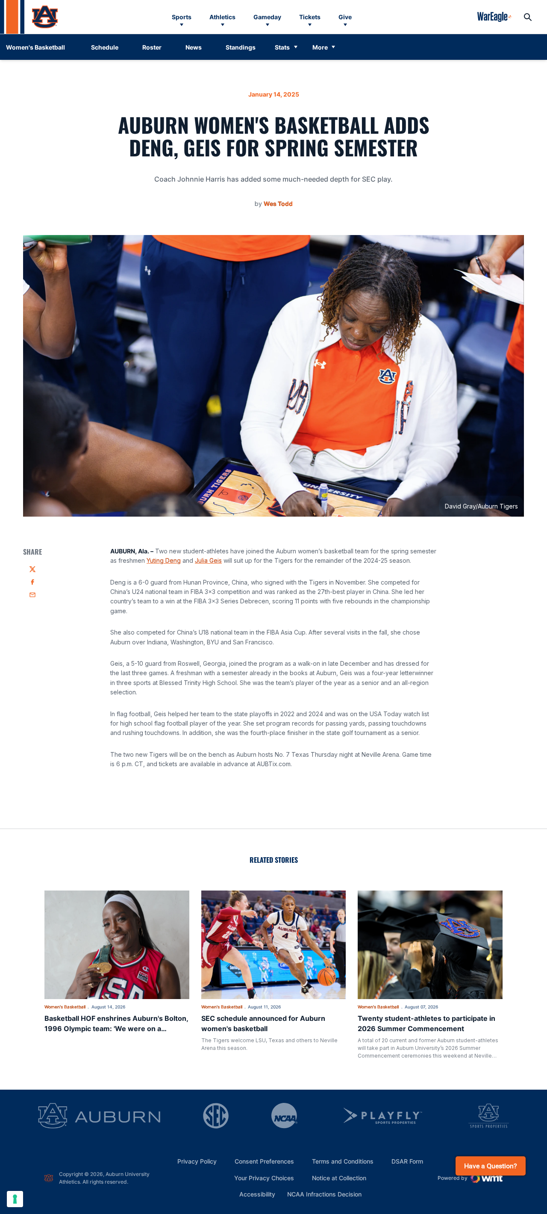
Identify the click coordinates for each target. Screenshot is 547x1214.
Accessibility (257, 1194)
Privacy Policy (197, 1161)
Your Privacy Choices (264, 1178)
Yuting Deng (164, 560)
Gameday (267, 17)
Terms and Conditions (342, 1161)
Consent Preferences (264, 1161)
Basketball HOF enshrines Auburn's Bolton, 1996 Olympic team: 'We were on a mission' (116, 1028)
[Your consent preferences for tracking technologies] (15, 1199)
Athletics (222, 17)
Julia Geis (208, 560)
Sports (181, 17)
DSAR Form (407, 1161)
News (193, 47)
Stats (282, 47)
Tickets (310, 17)
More (320, 47)
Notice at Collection (339, 1178)
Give (345, 17)
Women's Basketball (64, 1006)
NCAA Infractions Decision (324, 1194)
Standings (241, 47)
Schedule (104, 47)
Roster (152, 47)
